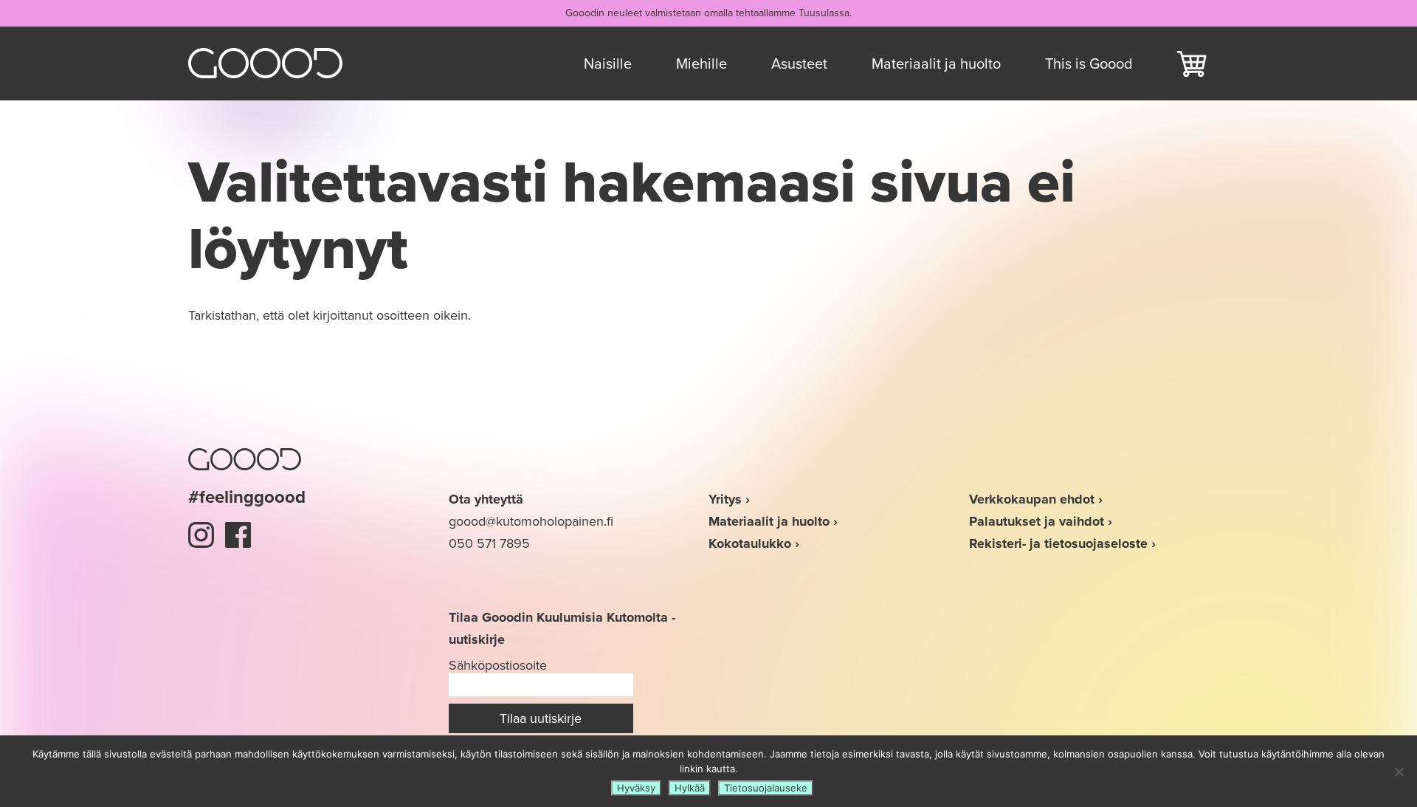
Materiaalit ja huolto (936, 63)
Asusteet (799, 63)
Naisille (608, 63)
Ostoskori (1192, 63)
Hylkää (690, 788)
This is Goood (1089, 63)
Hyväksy (636, 788)
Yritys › (729, 499)
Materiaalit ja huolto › (773, 521)
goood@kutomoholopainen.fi (531, 521)
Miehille (701, 63)
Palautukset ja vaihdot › (1040, 521)
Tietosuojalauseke (765, 788)
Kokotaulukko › (753, 543)
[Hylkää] (1398, 771)
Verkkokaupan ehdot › (1036, 499)
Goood (265, 63)
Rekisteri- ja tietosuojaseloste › (1062, 543)
